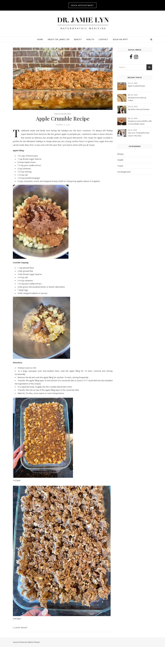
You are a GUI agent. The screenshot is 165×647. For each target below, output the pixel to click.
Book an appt (120, 39)
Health (90, 39)
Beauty (78, 39)
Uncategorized (62, 114)
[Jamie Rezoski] (82, 23)
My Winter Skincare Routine (138, 109)
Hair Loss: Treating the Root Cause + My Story (138, 134)
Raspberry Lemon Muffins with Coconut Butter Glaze (140, 122)
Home (40, 39)
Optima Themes (33, 642)
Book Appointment (82, 5)
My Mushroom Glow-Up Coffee (137, 99)
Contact (103, 39)
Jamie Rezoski (21, 627)
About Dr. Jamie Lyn (58, 39)
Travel (120, 165)
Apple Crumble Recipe (136, 86)
